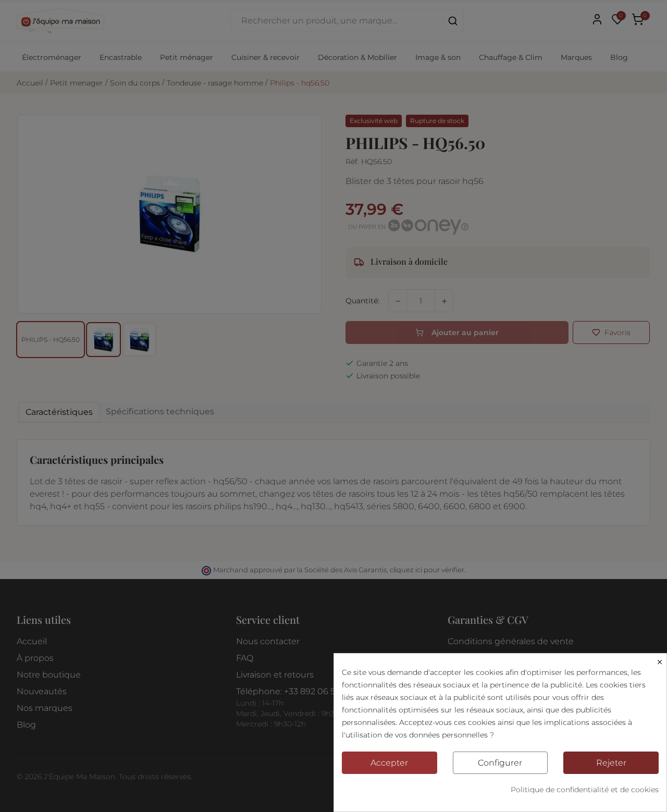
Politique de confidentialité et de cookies (585, 789)
